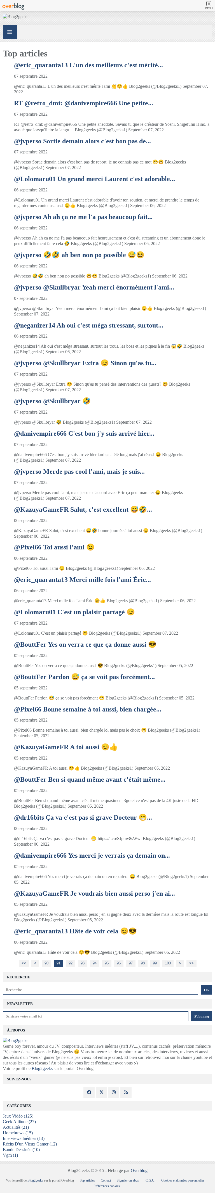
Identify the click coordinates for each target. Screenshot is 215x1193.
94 (95, 963)
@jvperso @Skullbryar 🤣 (52, 401)
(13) (24, 1138)
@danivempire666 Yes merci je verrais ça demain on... (92, 855)
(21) (16, 1127)
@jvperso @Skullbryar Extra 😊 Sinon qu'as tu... (85, 363)
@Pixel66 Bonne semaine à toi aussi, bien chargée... (87, 709)
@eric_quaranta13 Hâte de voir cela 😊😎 (75, 931)
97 (131, 963)
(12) (30, 1144)
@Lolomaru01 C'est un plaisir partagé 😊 (74, 612)
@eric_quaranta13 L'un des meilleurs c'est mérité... (88, 65)
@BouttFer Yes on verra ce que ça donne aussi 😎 (85, 644)
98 (143, 963)
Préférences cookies (107, 1186)
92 (71, 963)
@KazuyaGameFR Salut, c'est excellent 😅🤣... (83, 509)
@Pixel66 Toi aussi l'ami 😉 (54, 547)
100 (168, 963)
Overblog (139, 1170)
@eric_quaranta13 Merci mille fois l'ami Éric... (82, 579)
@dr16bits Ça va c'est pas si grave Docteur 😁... (83, 817)
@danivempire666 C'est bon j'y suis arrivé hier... (84, 433)
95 (107, 963)
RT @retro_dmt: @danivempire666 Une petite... (83, 103)
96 (119, 963)
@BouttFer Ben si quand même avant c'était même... (89, 779)
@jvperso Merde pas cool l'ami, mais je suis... (79, 471)
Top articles (87, 1180)
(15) (18, 1132)
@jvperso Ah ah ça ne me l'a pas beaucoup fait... (83, 216)
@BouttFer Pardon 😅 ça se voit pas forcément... (84, 676)
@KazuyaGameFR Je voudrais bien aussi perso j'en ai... (94, 893)
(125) (18, 1116)
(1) (10, 1155)
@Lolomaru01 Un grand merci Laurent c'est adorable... (94, 178)
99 (155, 963)
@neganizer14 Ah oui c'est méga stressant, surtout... (88, 325)
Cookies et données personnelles (182, 1180)
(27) (19, 1121)
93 (83, 963)
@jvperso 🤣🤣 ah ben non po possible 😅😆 (79, 254)
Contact (106, 1180)
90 (46, 963)
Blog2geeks (42, 1068)
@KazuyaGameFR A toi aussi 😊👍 (66, 747)
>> (191, 963)
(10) (21, 1149)
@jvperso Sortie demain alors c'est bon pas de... (82, 141)
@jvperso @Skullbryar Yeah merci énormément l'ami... (94, 287)
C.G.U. (150, 1180)
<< (24, 963)
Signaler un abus (128, 1180)
